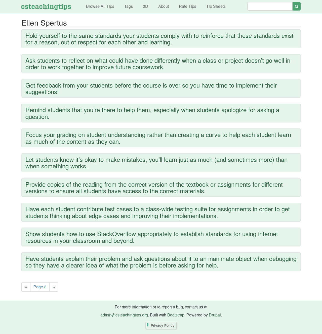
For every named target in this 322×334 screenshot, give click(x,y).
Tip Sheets (216, 6)
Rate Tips (187, 6)
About (163, 6)
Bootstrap (175, 315)
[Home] (46, 6)
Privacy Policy (163, 325)
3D (145, 6)
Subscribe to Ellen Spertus (22, 299)
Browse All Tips (100, 6)
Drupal (215, 315)
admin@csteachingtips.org (124, 315)
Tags (128, 6)
